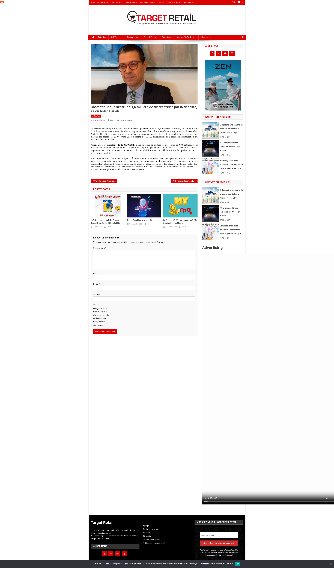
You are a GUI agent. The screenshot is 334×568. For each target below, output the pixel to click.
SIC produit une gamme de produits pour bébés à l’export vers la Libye (231, 129)
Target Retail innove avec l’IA (139, 220)
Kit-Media (147, 536)
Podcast (146, 532)
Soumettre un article (151, 540)
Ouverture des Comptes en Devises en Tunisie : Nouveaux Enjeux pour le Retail (105, 181)
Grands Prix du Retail (185, 37)
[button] (222, 85)
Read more (225, 137)
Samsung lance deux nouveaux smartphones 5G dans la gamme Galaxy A (231, 164)
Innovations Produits (163, 2)
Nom (96, 273)
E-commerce (206, 37)
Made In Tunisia (131, 2)
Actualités (102, 37)
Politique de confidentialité (154, 543)
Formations (166, 37)
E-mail (96, 284)
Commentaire (99, 248)
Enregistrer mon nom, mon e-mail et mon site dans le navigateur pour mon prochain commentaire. (101, 316)
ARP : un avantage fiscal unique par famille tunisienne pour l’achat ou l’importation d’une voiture (185, 181)
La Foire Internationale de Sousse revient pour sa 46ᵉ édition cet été (105, 221)
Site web (96, 295)
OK (238, 564)
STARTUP (177, 2)
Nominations (188, 2)
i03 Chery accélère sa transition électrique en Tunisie (230, 147)
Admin (112, 120)
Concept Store (117, 2)
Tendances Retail (146, 2)
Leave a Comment (126, 120)
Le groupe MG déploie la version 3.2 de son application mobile (180, 221)
